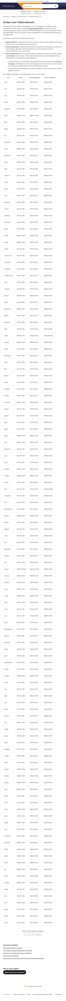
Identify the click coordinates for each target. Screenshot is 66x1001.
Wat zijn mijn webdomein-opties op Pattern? (17, 953)
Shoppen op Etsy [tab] (25, 11)
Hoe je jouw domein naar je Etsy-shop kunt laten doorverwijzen (23, 958)
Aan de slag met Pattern (11, 956)
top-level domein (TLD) (35, 28)
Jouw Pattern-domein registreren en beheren (17, 950)
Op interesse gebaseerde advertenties (42, 994)
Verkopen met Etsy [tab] (40, 11)
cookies (47, 1)
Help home (6, 16)
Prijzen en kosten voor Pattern (13, 948)
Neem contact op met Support (15, 972)
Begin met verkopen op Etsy (19, 16)
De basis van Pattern (34, 16)
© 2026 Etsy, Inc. (6, 994)
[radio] (28, 934)
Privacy (28, 994)
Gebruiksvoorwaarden (19, 994)
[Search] (56, 6)
